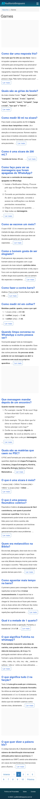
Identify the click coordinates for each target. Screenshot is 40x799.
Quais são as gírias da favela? (19, 91)
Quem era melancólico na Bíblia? (17, 545)
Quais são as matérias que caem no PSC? (17, 451)
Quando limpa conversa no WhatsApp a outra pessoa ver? (18, 334)
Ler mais (6, 82)
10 (23, 779)
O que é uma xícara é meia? (18, 480)
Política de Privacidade (11, 791)
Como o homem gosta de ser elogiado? (19, 252)
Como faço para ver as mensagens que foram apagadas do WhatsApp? (16, 170)
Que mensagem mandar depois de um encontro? (16, 401)
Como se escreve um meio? (18, 224)
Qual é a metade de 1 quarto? (19, 620)
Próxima (30, 779)
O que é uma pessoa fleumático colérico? (14, 501)
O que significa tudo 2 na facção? (16, 678)
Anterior (6, 774)
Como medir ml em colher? (18, 304)
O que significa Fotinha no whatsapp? (17, 638)
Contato (33, 791)
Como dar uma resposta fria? (19, 53)
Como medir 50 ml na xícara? (19, 117)
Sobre (25, 791)
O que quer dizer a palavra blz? (17, 743)
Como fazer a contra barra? (18, 287)
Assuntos (5, 10)
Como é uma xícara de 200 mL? (17, 153)
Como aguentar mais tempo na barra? (18, 581)
